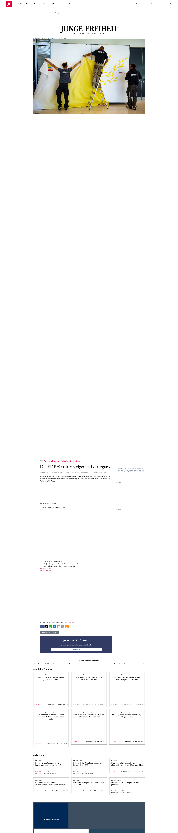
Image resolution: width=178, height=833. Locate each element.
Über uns (62, 4)
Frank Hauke (76, 771)
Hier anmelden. (69, 622)
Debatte (36, 4)
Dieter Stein (114, 791)
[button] (136, 4)
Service (71, 4)
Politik (20, 4)
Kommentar (44, 472)
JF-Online (37, 704)
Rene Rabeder (39, 771)
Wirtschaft (29, 4)
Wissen (45, 4)
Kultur (54, 4)
